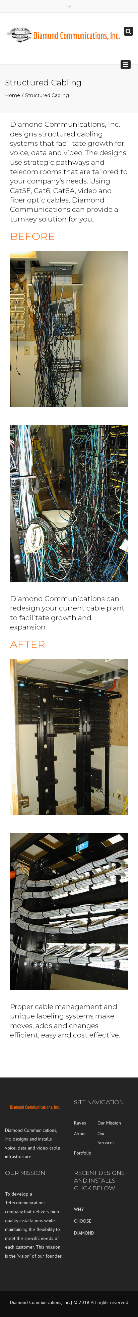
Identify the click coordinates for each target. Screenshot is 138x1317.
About (80, 1134)
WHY (79, 1209)
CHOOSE (82, 1221)
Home (12, 95)
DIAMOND (84, 1233)
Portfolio (82, 1153)
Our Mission (109, 1123)
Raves (80, 1123)
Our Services (106, 1138)
